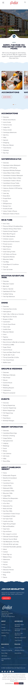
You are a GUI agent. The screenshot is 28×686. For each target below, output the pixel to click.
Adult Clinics (7, 249)
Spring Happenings (9, 405)
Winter (5, 451)
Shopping (6, 142)
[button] (25, 2)
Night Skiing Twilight (9, 524)
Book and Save (7, 508)
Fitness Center (7, 130)
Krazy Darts (6, 196)
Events (5, 399)
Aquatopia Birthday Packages (12, 170)
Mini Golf (6, 286)
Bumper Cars (7, 206)
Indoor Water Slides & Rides (11, 173)
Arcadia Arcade (7, 208)
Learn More (7, 97)
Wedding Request (8, 388)
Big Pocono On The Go (10, 316)
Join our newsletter (12, 589)
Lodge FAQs (6, 496)
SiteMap (3, 635)
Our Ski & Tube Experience (19, 634)
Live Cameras (7, 453)
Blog (4, 575)
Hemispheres (7, 311)
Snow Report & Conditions (11, 264)
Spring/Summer (8, 441)
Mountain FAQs (8, 493)
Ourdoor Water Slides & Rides (12, 178)
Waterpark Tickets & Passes (11, 213)
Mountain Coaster (8, 284)
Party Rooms (7, 418)
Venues (5, 380)
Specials (5, 140)
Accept (16, 683)
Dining (4, 303)
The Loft (5, 267)
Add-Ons (6, 135)
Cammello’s (6, 322)
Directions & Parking (6, 650)
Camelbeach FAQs (8, 491)
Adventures (6, 559)
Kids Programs (7, 246)
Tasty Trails (6, 529)
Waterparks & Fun (11, 159)
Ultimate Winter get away (10, 544)
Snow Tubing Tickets (9, 251)
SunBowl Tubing (8, 294)
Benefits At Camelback (10, 478)
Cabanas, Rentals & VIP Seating (12, 188)
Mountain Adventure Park (12, 277)
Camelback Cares (8, 483)
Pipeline (5, 337)
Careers (5, 562)
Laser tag (6, 193)
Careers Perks (7, 485)
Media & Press (7, 557)
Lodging (5, 443)
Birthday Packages (8, 420)
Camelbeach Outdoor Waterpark (13, 175)
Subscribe (7, 598)
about (3, 621)
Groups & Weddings (11, 369)
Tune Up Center (8, 269)
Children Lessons (8, 239)
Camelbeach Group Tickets (11, 183)
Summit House (7, 350)
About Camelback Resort (11, 468)
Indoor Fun (6, 191)
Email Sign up (7, 554)
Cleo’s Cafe (6, 327)
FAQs (4, 137)
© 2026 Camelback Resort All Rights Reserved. (13, 668)
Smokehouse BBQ (8, 344)
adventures (19, 621)
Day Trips (6, 153)
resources (5, 644)
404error (14, 30)
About (5, 549)
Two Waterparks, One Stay (11, 541)
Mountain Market (8, 145)
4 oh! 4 (14, 42)
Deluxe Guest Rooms (9, 119)
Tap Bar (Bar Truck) (8, 355)
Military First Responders (10, 498)
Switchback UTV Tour (9, 291)
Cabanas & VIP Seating (10, 168)
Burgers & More (8, 319)
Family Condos (7, 125)
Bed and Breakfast (8, 526)
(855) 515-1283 (5, 615)
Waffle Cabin (7, 362)
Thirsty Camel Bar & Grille (11, 357)
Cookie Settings (9, 683)
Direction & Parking (9, 435)
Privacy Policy (7, 567)
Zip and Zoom (7, 531)
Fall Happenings (8, 413)
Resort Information (12, 427)
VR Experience (7, 203)
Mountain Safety (8, 259)
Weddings (6, 385)
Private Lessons (7, 244)
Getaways (6, 150)
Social (5, 448)
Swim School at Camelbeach (11, 185)
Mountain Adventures (20, 637)
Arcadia (5, 201)
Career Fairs (7, 480)
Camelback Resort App (10, 433)
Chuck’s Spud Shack (9, 324)
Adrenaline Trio (7, 506)
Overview (6, 117)
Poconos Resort (7, 501)
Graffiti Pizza (7, 329)
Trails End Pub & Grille (10, 309)
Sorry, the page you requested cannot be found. (14, 47)
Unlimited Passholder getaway (12, 547)
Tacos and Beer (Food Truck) (11, 352)
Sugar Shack (7, 347)
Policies (5, 564)
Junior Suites (7, 122)
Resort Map (6, 461)
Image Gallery (7, 438)
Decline (21, 683)
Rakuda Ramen (7, 339)
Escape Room (7, 198)
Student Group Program (10, 231)
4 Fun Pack (6, 503)
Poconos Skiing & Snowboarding (13, 226)
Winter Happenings (9, 410)
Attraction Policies (8, 569)
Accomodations (10, 92)
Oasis (5, 334)
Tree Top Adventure (9, 296)
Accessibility (6, 572)
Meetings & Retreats (9, 375)
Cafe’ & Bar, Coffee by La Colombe (13, 314)
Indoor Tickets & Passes (10, 211)
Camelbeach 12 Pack (9, 516)
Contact (5, 552)
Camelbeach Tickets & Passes (12, 180)
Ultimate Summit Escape (10, 536)
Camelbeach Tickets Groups (11, 513)
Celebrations (7, 390)
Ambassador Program (9, 475)
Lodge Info (6, 127)
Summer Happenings (9, 408)
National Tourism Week (10, 539)
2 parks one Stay (8, 521)
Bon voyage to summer (10, 534)
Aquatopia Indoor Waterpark (11, 165)
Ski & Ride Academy (9, 236)
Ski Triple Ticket (8, 519)
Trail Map (6, 262)
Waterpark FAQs (8, 488)
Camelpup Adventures (10, 132)
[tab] (13, 104)
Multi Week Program (9, 234)
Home (5, 473)
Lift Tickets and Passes (9, 254)
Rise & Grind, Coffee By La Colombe (14, 342)
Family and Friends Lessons (11, 241)
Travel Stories (7, 148)
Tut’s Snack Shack (8, 360)
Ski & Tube (6, 220)
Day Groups (6, 377)
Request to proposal (9, 393)
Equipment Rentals (9, 257)
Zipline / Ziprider (8, 289)
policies (17, 644)
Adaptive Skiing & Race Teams (12, 229)
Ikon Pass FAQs (7, 511)
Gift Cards (6, 456)
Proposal (5, 415)
